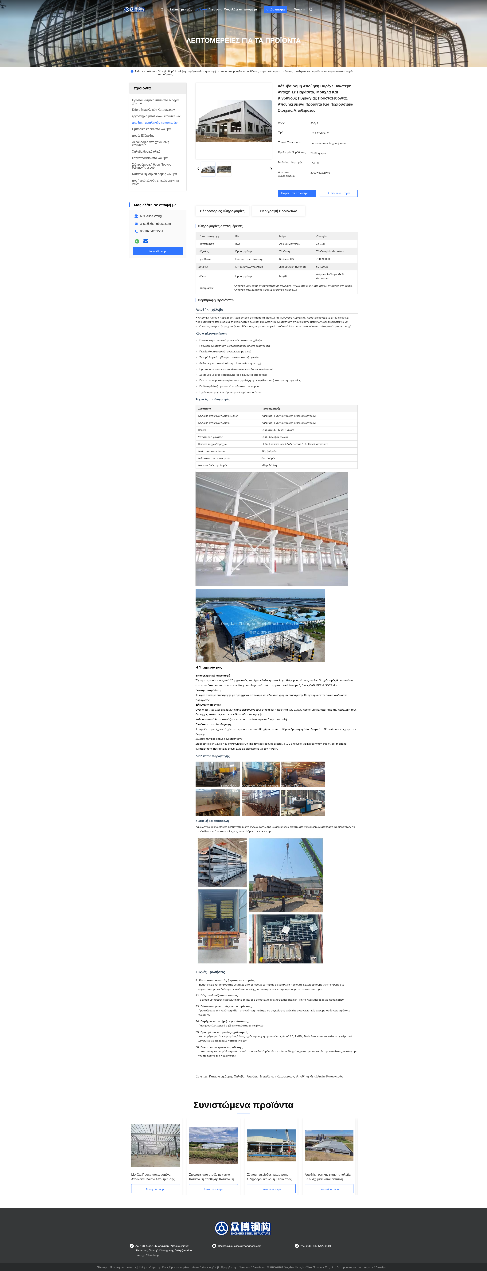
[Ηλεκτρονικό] (146, 241)
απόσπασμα (276, 9)
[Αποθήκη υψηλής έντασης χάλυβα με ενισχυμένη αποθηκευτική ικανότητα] (329, 1145)
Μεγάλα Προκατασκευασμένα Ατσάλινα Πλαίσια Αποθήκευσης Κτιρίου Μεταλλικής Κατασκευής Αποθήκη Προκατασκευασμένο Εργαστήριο (153, 1177)
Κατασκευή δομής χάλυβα (226, 1076)
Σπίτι (164, 9)
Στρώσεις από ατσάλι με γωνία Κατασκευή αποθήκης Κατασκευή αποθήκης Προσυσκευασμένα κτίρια (213, 1177)
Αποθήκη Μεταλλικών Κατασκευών (270, 1076)
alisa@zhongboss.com (155, 223)
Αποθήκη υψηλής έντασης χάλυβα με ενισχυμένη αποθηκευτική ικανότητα (328, 1177)
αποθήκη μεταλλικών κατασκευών (319, 1076)
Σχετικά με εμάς (181, 9)
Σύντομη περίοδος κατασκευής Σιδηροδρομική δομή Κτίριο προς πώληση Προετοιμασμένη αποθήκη (270, 1177)
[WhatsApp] (137, 241)
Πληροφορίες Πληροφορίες (222, 211)
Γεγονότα (215, 9)
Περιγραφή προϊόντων (278, 211)
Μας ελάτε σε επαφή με (240, 9)
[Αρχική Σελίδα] (134, 9)
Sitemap (102, 1267)
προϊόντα (200, 9)
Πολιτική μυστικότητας (123, 1267)
